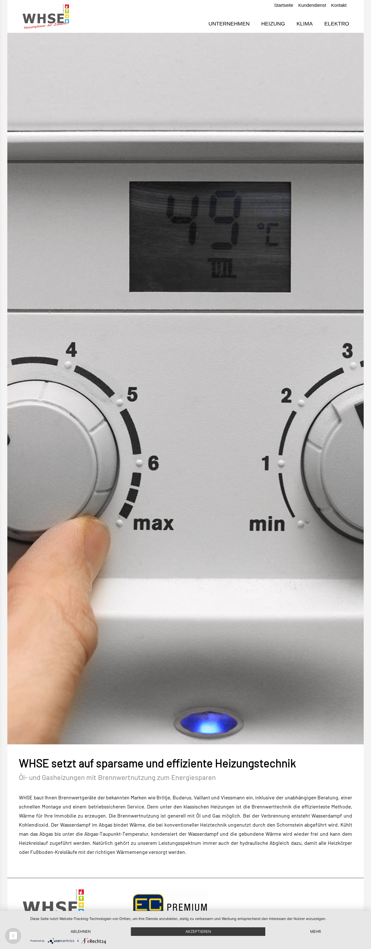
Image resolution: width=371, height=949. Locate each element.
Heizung (273, 23)
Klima (305, 23)
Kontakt (339, 5)
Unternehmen (229, 23)
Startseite (283, 5)
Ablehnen (81, 931)
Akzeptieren (198, 931)
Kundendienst (312, 5)
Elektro (336, 23)
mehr (315, 931)
